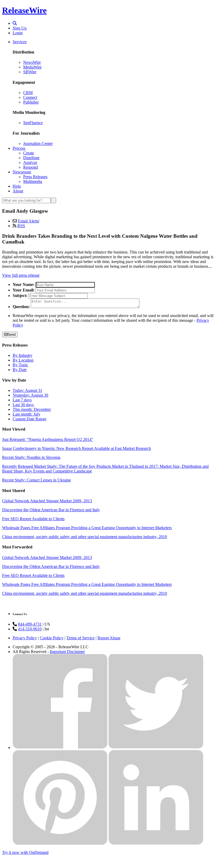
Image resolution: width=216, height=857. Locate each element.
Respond (30, 167)
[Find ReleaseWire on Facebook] (60, 747)
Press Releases (35, 176)
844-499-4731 (30, 624)
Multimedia (32, 181)
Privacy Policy (25, 638)
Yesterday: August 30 (30, 395)
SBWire (29, 72)
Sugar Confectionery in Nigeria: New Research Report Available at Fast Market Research (76, 448)
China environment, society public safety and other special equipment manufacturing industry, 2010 (84, 536)
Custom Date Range (29, 419)
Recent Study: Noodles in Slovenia (31, 457)
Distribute (31, 157)
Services (20, 42)
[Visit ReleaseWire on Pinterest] (60, 843)
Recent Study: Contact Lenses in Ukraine (36, 480)
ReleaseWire (24, 10)
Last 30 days (23, 404)
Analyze (30, 162)
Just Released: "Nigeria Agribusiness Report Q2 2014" (47, 439)
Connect (30, 97)
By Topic (20, 365)
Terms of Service (80, 638)
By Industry (22, 355)
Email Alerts (28, 221)
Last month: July (26, 414)
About (18, 191)
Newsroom (22, 172)
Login (18, 33)
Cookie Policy (51, 638)
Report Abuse (108, 638)
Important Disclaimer (67, 651)
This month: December (32, 409)
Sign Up (20, 28)
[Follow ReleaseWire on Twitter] (156, 747)
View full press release (21, 275)
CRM (28, 92)
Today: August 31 (27, 390)
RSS (21, 225)
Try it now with (25, 852)
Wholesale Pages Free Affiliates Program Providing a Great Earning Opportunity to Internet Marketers (87, 527)
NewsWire (32, 62)
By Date (20, 369)
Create (28, 153)
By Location (23, 360)
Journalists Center (38, 143)
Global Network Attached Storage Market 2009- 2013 (47, 501)
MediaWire (32, 67)
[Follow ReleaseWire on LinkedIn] (156, 843)
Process (19, 148)
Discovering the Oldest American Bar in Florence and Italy (51, 510)
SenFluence (33, 122)
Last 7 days (22, 400)
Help (17, 186)
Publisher (31, 102)
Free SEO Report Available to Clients (33, 519)
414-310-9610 (30, 629)
